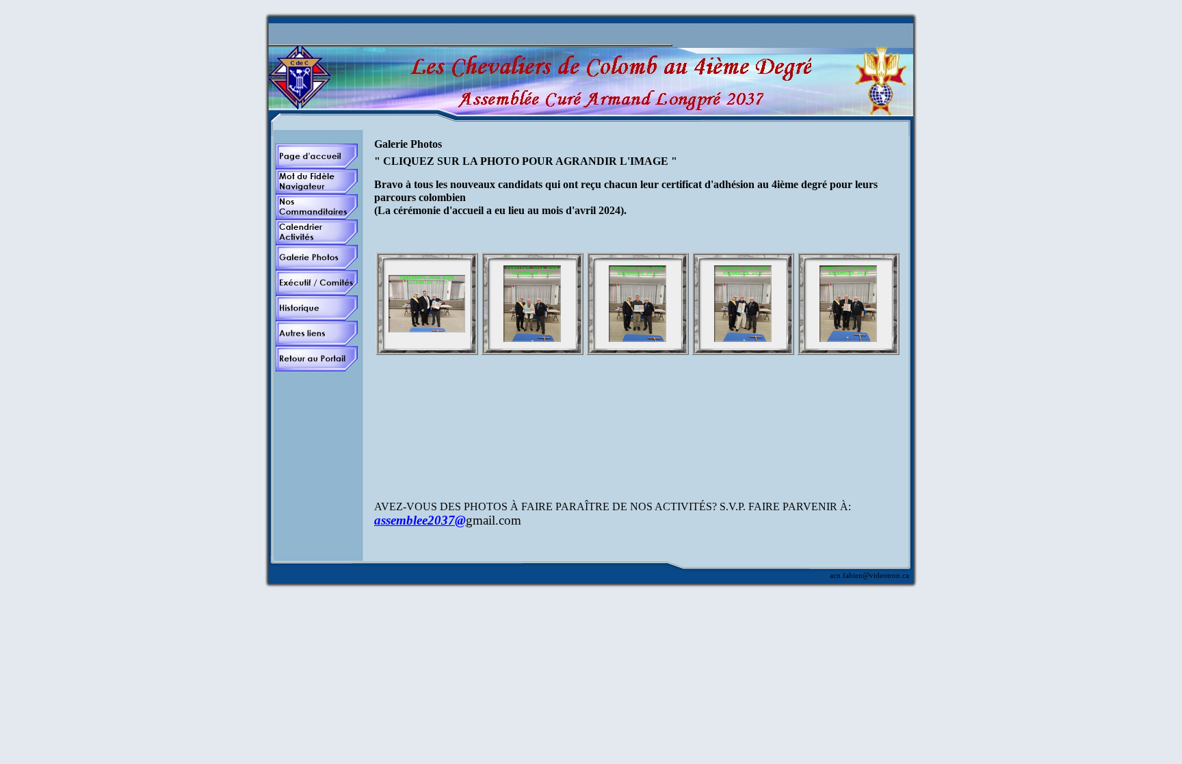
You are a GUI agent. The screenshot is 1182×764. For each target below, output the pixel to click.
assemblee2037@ (420, 520)
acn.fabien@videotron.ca (869, 575)
